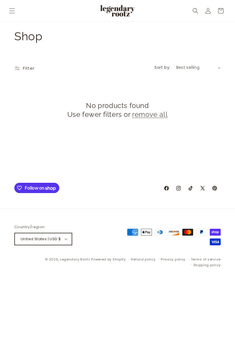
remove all (150, 114)
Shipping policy (207, 265)
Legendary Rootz (75, 259)
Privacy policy (173, 259)
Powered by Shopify (108, 259)
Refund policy (143, 259)
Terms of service (206, 259)
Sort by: (162, 67)
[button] (12, 11)
